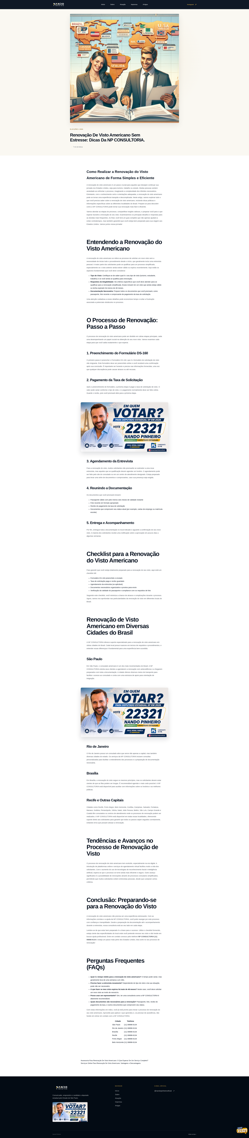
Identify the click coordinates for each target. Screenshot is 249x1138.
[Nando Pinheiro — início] (59, 4)
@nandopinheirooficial (164, 1091)
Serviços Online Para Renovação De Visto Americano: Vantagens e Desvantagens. (111, 1063)
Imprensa (134, 4)
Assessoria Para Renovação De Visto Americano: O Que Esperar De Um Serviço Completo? (114, 1060)
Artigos (145, 4)
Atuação (123, 4)
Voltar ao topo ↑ (192, 1134)
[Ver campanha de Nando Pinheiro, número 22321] (242, 1130)
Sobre (112, 4)
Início (103, 4)
